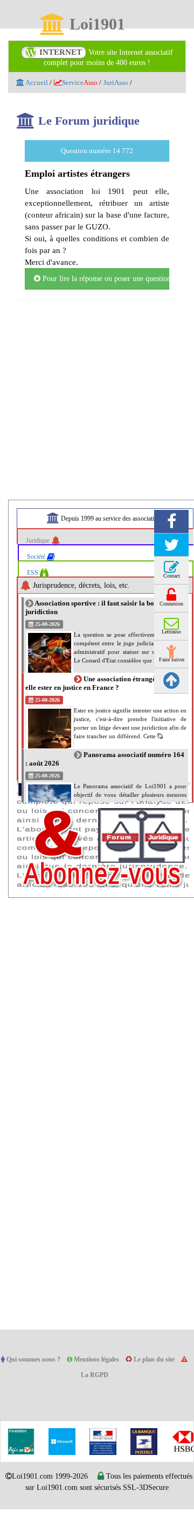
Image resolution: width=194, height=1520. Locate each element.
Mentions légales (103, 1360)
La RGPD (100, 1375)
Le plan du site (164, 1360)
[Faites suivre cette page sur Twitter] (171, 545)
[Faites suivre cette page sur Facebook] (171, 521)
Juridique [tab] (40, 540)
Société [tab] (39, 556)
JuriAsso (123, 82)
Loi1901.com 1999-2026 (60, 1476)
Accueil (36, 82)
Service (83, 82)
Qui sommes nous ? (36, 1360)
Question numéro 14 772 (97, 150)
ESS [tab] (34, 572)
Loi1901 (96, 24)
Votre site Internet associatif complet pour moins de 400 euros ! (106, 57)
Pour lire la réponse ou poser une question (104, 279)
